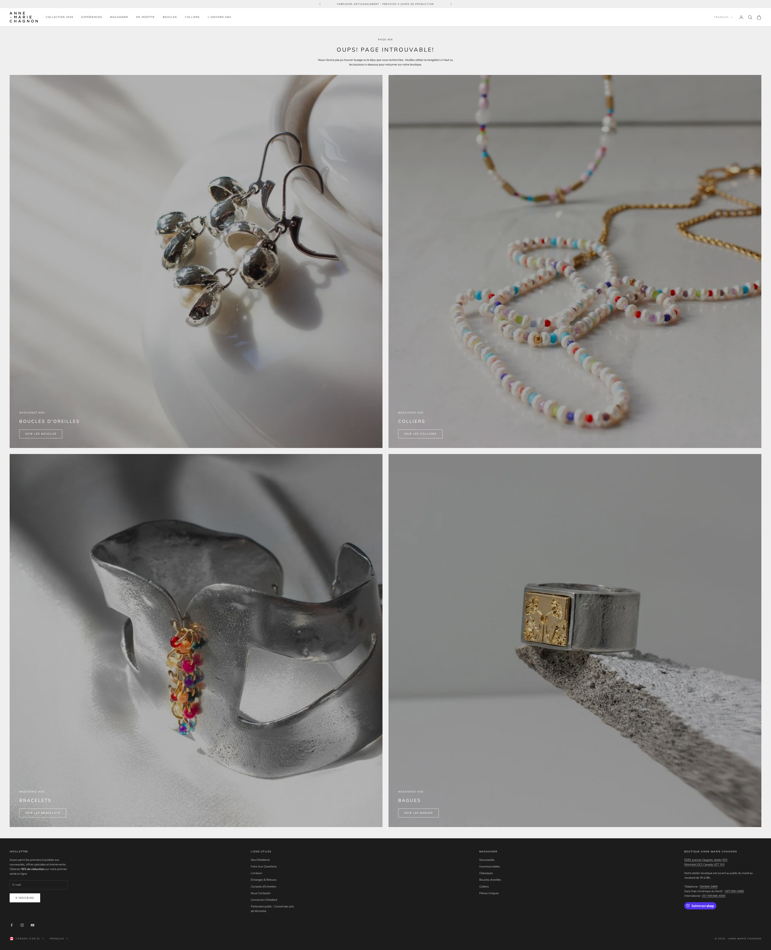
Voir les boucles (40, 433)
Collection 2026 (59, 16)
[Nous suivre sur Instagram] (22, 925)
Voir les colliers (420, 433)
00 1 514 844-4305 (713, 896)
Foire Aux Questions (264, 866)
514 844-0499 (709, 886)
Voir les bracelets (42, 812)
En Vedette (145, 16)
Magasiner (119, 16)
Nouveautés (487, 860)
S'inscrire (24, 897)
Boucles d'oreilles (490, 879)
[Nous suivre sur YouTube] (33, 925)
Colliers (192, 16)
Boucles (170, 16)
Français (721, 17)
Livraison (256, 873)
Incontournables (489, 866)
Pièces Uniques (489, 893)
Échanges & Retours (263, 879)
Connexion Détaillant (264, 900)
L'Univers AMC (220, 16)
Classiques (486, 873)
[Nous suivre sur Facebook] (12, 925)
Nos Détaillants (260, 860)
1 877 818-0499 (734, 891)
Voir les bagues (418, 812)
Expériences (91, 16)
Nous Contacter (261, 893)
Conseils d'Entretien (263, 886)
